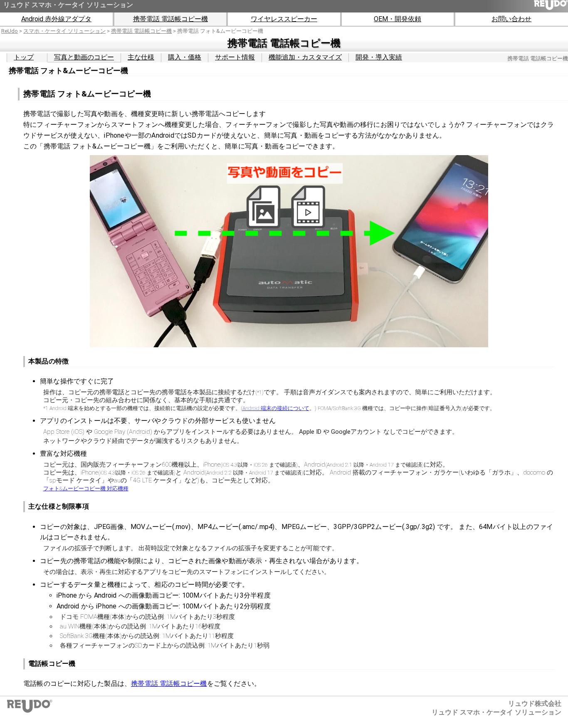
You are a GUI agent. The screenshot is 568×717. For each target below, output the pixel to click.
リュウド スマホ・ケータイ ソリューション (68, 5)
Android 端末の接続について (275, 408)
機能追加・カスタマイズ (305, 57)
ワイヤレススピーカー (284, 19)
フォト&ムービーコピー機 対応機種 (85, 488)
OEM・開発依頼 (397, 19)
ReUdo (9, 31)
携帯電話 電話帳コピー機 (170, 19)
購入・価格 (184, 57)
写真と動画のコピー (84, 57)
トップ (24, 57)
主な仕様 (141, 57)
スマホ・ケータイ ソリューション (64, 31)
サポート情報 (235, 57)
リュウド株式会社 (534, 703)
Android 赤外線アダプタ (56, 19)
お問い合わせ (511, 19)
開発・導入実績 (379, 57)
